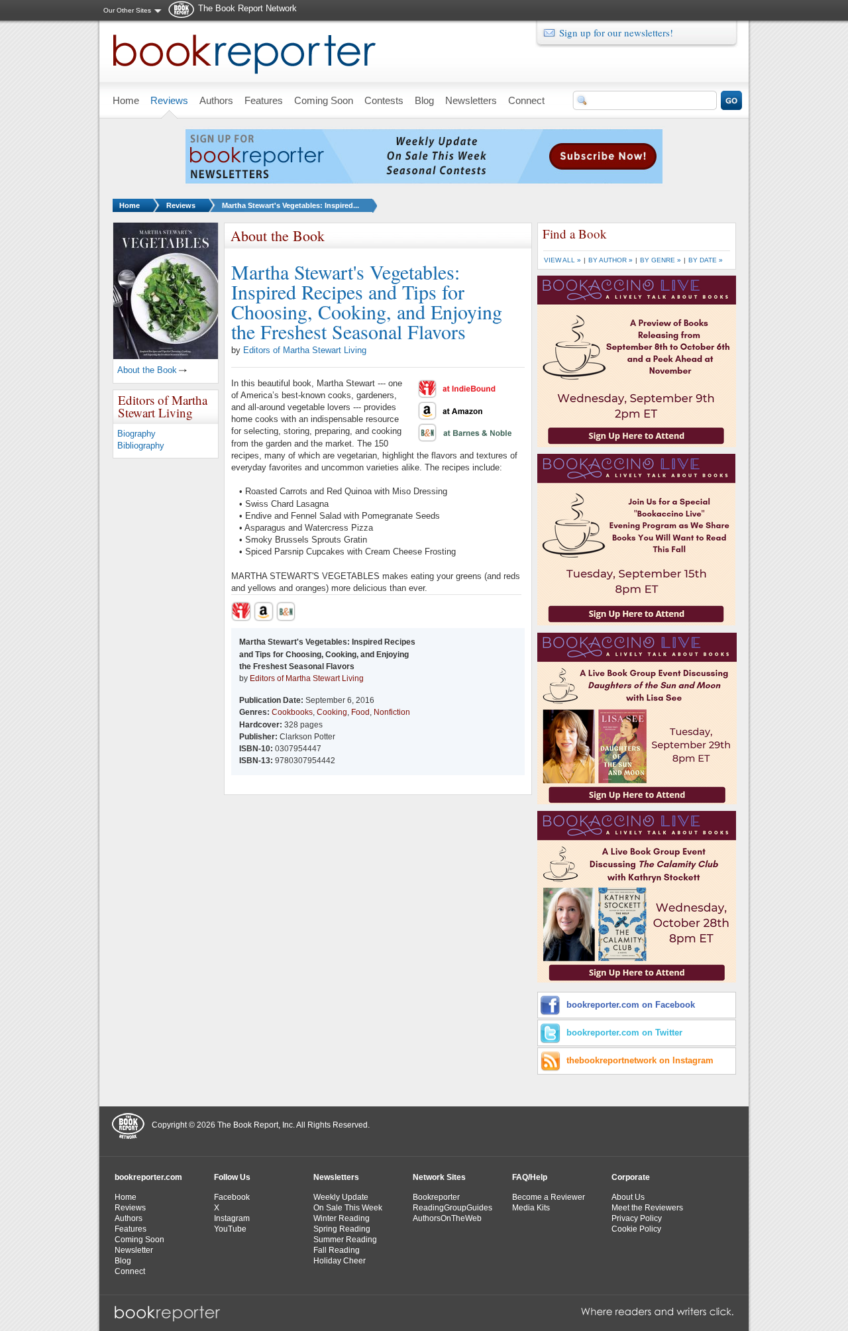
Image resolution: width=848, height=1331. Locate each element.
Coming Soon (139, 1240)
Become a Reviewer (548, 1197)
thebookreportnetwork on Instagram (640, 1060)
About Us (628, 1197)
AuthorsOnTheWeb (447, 1218)
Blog (123, 1261)
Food (360, 712)
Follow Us (232, 1177)
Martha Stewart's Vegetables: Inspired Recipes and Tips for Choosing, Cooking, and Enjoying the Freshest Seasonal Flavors (366, 301)
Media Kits (531, 1208)
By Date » (705, 260)
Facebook (232, 1197)
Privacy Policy (636, 1218)
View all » (562, 260)
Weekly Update (340, 1197)
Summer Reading (345, 1240)
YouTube (230, 1229)
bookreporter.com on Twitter (624, 1033)
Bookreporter (436, 1197)
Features (130, 1229)
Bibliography (140, 446)
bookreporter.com (148, 1177)
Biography (136, 434)
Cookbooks (292, 712)
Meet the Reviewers (647, 1208)
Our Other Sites (127, 10)
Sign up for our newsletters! (616, 32)
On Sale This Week (347, 1208)
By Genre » (660, 260)
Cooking (332, 712)
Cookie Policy (636, 1229)
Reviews (180, 205)
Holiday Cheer (339, 1261)
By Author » (610, 260)
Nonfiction (392, 712)
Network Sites (439, 1177)
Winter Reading (341, 1218)
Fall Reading (336, 1250)
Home (129, 205)
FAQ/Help (529, 1177)
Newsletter (134, 1250)
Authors (128, 1218)
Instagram (232, 1218)
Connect (130, 1271)
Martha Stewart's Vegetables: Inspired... (290, 205)
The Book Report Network (247, 8)
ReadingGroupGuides (452, 1208)
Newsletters (336, 1177)
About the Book (147, 370)
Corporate (630, 1177)
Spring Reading (341, 1229)
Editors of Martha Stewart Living (304, 350)
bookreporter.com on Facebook (630, 1005)
